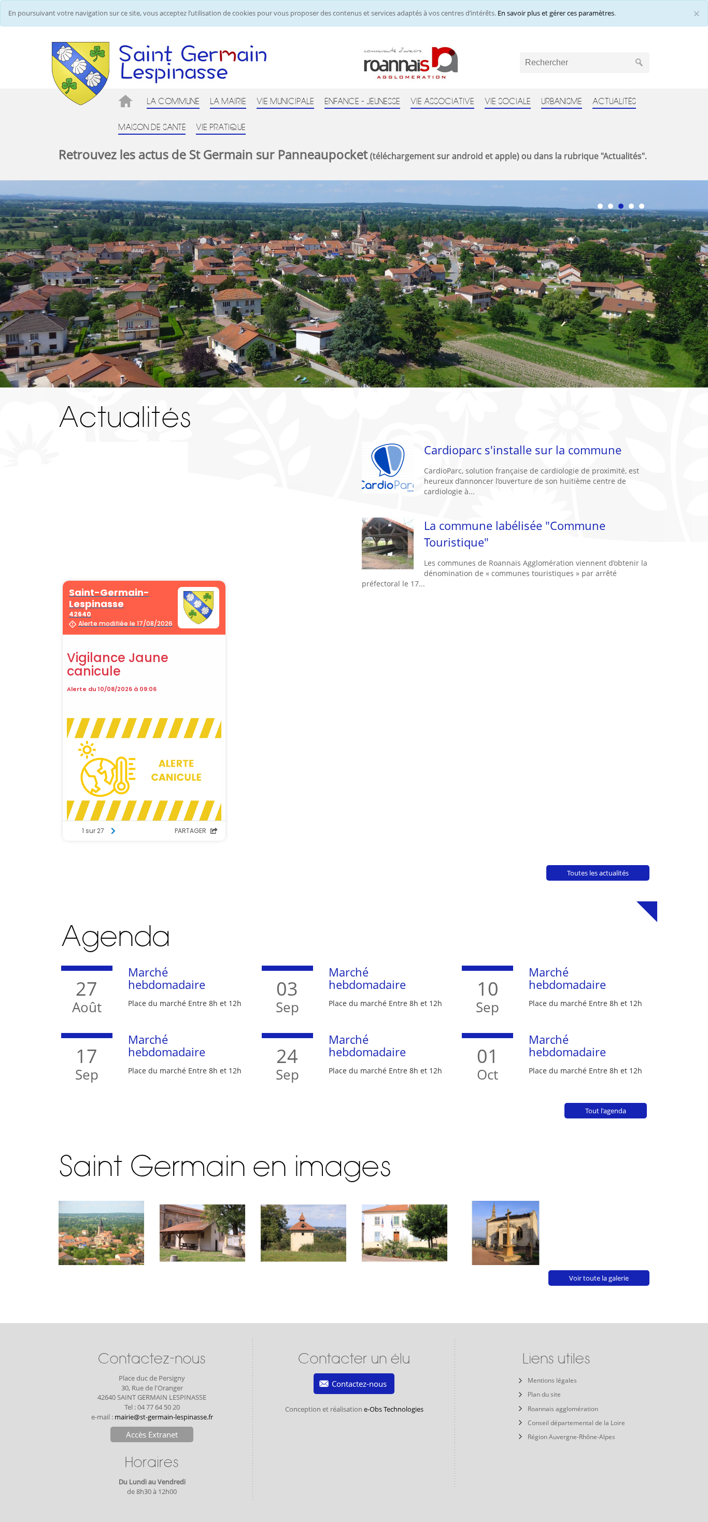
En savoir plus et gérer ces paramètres (556, 13)
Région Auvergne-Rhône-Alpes (571, 1436)
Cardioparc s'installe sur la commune (522, 449)
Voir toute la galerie (599, 1278)
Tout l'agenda (605, 1110)
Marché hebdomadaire (166, 978)
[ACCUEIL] (127, 101)
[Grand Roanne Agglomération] (430, 63)
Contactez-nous (359, 1384)
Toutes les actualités (598, 873)
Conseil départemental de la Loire (576, 1422)
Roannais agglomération (563, 1408)
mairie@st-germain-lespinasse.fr (164, 1417)
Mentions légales (552, 1380)
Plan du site (544, 1394)
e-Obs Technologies (393, 1409)
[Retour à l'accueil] (80, 73)
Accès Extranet (152, 1434)
